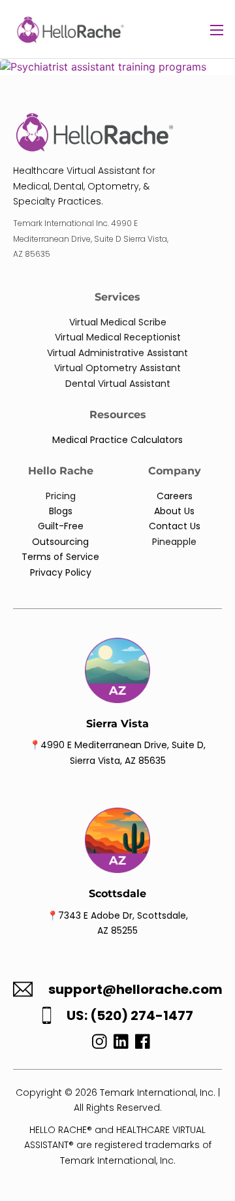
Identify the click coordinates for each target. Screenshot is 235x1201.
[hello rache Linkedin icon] (121, 1044)
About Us (174, 511)
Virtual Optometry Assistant (117, 367)
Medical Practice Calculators (117, 439)
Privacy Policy (60, 572)
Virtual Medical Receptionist (118, 337)
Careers (175, 495)
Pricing (61, 495)
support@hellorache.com (135, 989)
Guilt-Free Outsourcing (60, 533)
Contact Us (174, 526)
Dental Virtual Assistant (117, 383)
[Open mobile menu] (216, 30)
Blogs (60, 511)
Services (117, 297)
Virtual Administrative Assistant (117, 352)
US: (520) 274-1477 (130, 1015)
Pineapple (174, 541)
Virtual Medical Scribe (117, 322)
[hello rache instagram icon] (96, 1044)
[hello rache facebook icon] (142, 1044)
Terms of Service (60, 556)
